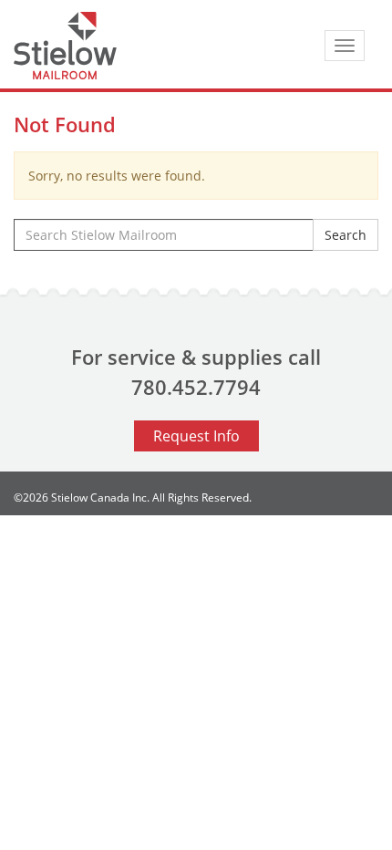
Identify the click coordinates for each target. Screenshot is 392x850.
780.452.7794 (196, 386)
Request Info (196, 436)
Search (345, 235)
